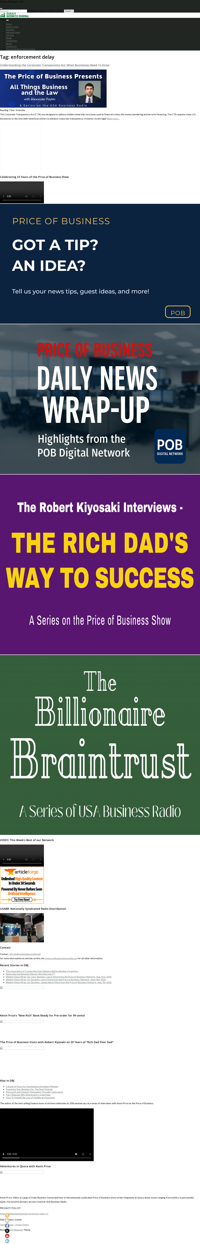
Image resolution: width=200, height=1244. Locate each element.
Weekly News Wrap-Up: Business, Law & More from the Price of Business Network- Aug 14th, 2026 (56, 979)
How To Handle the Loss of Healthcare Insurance (30, 1097)
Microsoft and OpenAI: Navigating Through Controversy (34, 1092)
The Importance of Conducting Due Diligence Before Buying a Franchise (42, 971)
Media (9, 38)
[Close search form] (1, 8)
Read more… (113, 118)
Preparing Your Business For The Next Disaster (29, 1089)
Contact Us (11, 46)
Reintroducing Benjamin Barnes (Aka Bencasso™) (30, 974)
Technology (11, 40)
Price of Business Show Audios (20, 49)
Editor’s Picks (12, 26)
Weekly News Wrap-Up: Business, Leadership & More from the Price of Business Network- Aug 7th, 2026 (59, 982)
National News (13, 32)
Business (10, 29)
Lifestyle (10, 35)
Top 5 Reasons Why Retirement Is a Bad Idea (28, 1094)
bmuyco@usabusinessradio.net (61, 958)
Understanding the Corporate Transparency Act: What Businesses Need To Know (54, 65)
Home (9, 24)
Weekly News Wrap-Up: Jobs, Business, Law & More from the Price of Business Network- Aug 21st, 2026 (59, 976)
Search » (69, 11)
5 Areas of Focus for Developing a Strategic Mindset (32, 1086)
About (9, 43)
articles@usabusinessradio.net (25, 954)
